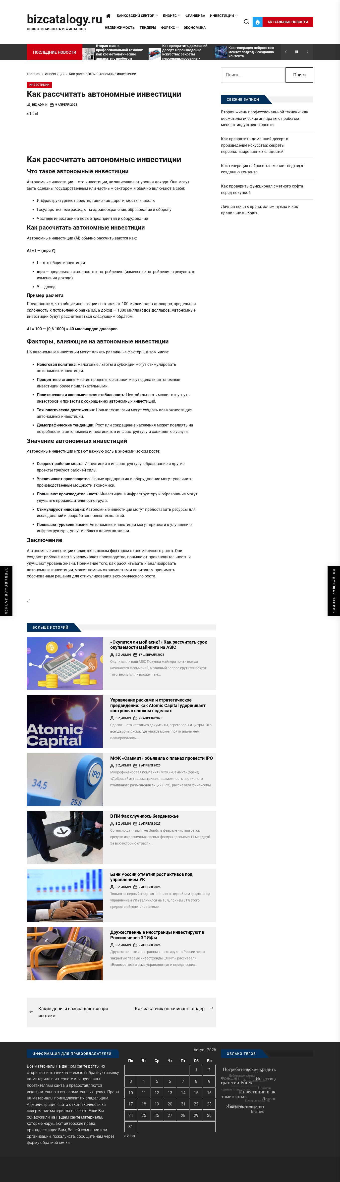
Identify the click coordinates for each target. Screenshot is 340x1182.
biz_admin (40, 104)
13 (170, 1092)
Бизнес (170, 16)
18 (144, 1104)
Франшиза (195, 16)
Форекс (168, 28)
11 (144, 1092)
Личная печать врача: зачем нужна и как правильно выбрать (259, 209)
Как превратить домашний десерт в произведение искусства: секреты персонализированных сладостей (184, 54)
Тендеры (148, 28)
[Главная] (108, 16)
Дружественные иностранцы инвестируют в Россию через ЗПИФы (157, 935)
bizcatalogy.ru (64, 19)
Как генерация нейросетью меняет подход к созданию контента (251, 52)
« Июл (129, 1136)
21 (183, 1104)
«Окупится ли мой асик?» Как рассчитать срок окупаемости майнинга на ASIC (158, 644)
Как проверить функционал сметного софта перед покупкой (262, 189)
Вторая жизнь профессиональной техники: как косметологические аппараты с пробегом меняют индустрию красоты (264, 118)
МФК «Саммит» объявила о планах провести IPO (161, 758)
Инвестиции (222, 16)
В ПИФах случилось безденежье (144, 816)
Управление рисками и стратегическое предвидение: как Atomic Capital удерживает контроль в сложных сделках (158, 705)
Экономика (195, 28)
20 (170, 1104)
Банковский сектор (135, 16)
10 (130, 1092)
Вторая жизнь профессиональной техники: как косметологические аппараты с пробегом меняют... (119, 54)
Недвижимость (120, 28)
